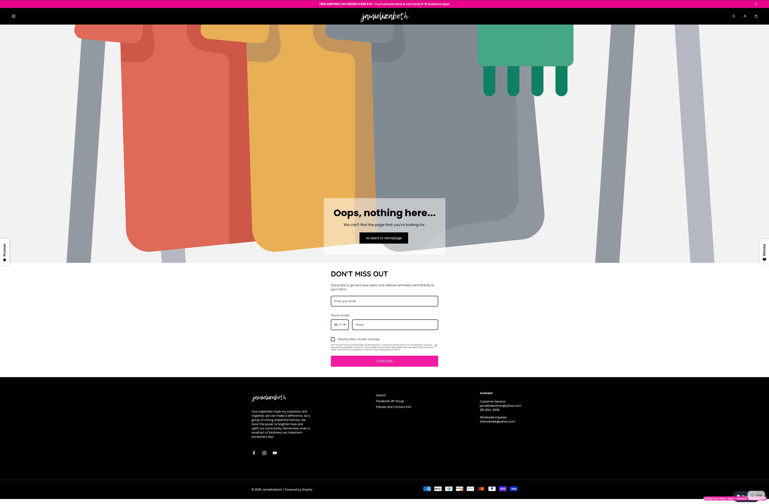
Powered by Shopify (298, 490)
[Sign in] (745, 16)
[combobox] (340, 324)
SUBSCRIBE (384, 361)
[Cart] (756, 16)
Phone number (340, 315)
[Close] (756, 4)
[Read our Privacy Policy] (435, 345)
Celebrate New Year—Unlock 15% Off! (732, 498)
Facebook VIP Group (390, 401)
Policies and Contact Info (393, 407)
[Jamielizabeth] (384, 16)
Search (381, 395)
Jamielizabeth (272, 490)
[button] (13, 16)
